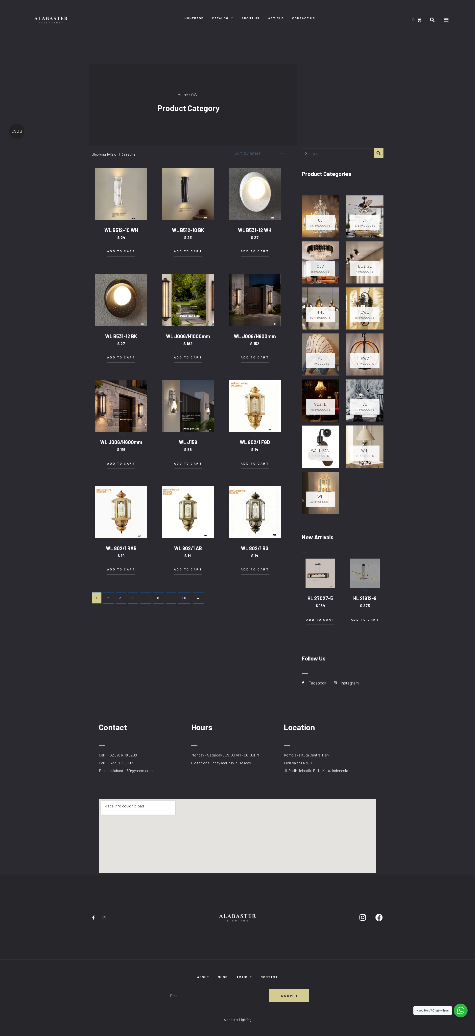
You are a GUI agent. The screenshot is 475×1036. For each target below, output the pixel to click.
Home (182, 94)
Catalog (220, 18)
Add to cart (121, 251)
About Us (251, 18)
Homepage (194, 18)
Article (276, 18)
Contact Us (303, 18)
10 (184, 598)
